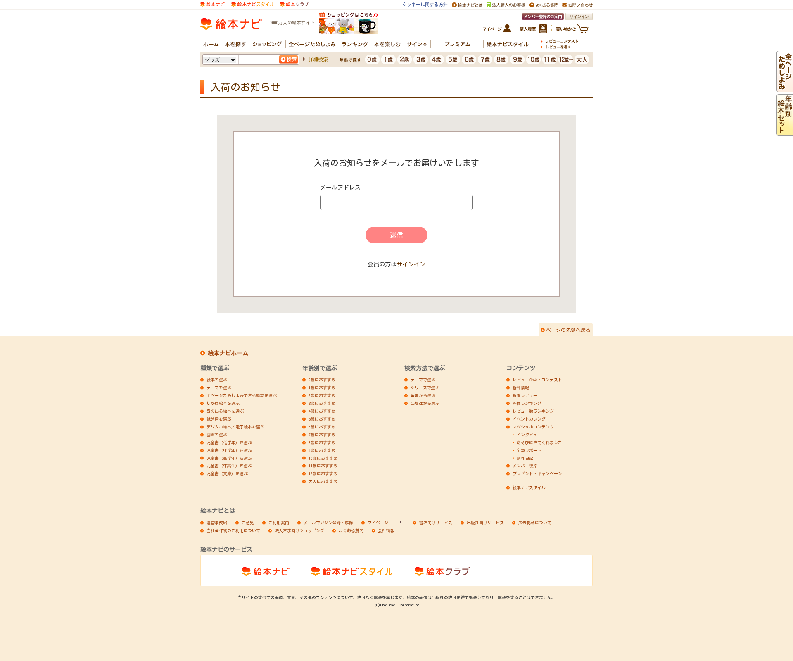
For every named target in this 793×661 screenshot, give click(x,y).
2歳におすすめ (322, 395)
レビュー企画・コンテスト (537, 380)
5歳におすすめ (322, 419)
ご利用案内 (278, 523)
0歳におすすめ (322, 380)
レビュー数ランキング (533, 411)
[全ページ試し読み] (784, 88)
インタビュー (529, 435)
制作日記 (525, 458)
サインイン (410, 264)
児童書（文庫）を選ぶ (227, 473)
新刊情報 (521, 387)
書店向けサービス (435, 523)
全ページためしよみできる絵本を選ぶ (242, 395)
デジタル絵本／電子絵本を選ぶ (235, 427)
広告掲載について (534, 523)
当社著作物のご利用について (233, 530)
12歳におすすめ (323, 473)
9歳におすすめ (322, 450)
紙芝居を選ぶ (219, 419)
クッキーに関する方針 (425, 4)
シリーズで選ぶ (425, 387)
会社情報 (386, 530)
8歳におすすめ (322, 442)
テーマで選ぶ (423, 380)
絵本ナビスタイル (529, 487)
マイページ (378, 523)
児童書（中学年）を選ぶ (229, 450)
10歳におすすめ (323, 458)
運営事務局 (217, 523)
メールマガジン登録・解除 (328, 523)
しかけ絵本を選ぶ (223, 403)
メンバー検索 (525, 466)
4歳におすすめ (322, 411)
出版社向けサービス (485, 523)
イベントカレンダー (531, 419)
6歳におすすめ (322, 427)
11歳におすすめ (323, 466)
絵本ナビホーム (228, 353)
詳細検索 (318, 59)
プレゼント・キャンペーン (537, 473)
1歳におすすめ (322, 387)
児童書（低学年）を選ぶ (229, 442)
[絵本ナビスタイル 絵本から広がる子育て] (252, 3)
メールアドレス (340, 187)
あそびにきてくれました (539, 442)
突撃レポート (529, 450)
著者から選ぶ (423, 395)
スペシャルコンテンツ (533, 427)
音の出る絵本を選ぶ (225, 411)
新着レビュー (525, 395)
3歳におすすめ (322, 403)
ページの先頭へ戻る (568, 329)
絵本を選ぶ (217, 380)
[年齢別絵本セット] (784, 131)
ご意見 (248, 523)
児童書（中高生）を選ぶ (229, 466)
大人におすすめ (323, 481)
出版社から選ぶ (425, 403)
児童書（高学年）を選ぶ (229, 458)
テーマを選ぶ (219, 387)
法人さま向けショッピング (299, 530)
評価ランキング (527, 403)
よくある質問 (351, 530)
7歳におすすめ (322, 435)
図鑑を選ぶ (217, 435)
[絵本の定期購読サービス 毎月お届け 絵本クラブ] (294, 3)
